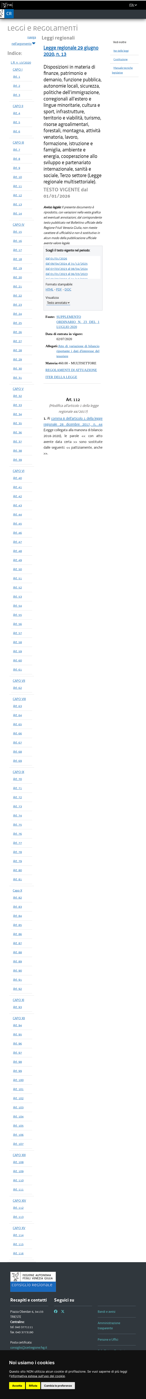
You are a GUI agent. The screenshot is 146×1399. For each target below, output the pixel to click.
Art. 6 (16, 131)
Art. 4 (16, 113)
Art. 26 (17, 332)
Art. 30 (17, 368)
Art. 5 (16, 122)
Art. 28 (17, 350)
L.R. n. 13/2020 (21, 62)
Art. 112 (18, 1208)
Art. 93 (17, 1007)
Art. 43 (17, 505)
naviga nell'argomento (24, 40)
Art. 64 (17, 715)
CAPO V (18, 389)
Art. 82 (17, 897)
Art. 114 (18, 1235)
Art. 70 (17, 779)
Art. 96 (17, 1043)
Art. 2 (16, 86)
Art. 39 (17, 460)
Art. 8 (16, 159)
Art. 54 (17, 606)
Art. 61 (17, 669)
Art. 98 (17, 1062)
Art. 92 (17, 989)
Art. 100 (18, 1080)
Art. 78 (17, 852)
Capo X (17, 890)
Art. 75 (17, 824)
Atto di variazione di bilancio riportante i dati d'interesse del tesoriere (77, 351)
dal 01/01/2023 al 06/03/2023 (67, 274)
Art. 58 (17, 642)
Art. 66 (17, 733)
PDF (59, 289)
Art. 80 (17, 870)
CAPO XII (19, 1018)
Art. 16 (17, 241)
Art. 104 (18, 1116)
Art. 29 (17, 359)
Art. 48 (17, 551)
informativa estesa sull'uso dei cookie (38, 1376)
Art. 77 (17, 843)
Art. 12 (17, 195)
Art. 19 (17, 268)
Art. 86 (17, 934)
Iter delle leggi (121, 51)
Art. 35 (17, 423)
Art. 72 (17, 797)
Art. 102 (18, 1098)
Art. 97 (17, 1052)
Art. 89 (17, 961)
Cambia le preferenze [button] (58, 1385)
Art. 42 (17, 496)
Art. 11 (17, 186)
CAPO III (18, 142)
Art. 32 (17, 396)
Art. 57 (17, 633)
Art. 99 (17, 1071)
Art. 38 (17, 450)
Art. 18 (17, 259)
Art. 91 (17, 980)
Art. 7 (16, 149)
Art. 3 (16, 95)
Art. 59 (17, 651)
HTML (49, 289)
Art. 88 (17, 952)
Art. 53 (17, 596)
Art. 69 (17, 761)
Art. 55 (17, 615)
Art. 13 (17, 204)
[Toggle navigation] (142, 14)
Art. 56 (17, 624)
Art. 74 (17, 815)
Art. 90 (17, 970)
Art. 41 (17, 487)
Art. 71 (17, 788)
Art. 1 (16, 76)
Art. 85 (17, 925)
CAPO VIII (19, 699)
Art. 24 (17, 314)
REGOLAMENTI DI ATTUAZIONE (71, 370)
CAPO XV (19, 1228)
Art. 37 (17, 441)
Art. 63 (17, 706)
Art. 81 (17, 879)
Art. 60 (17, 660)
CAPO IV (18, 225)
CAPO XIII (19, 1155)
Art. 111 (18, 1189)
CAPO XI (18, 1000)
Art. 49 (17, 560)
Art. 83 (17, 907)
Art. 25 (17, 323)
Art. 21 (17, 286)
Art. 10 (17, 177)
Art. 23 (17, 305)
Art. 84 (17, 916)
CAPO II (18, 106)
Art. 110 (18, 1180)
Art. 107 (18, 1144)
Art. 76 (17, 834)
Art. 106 (18, 1135)
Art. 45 (17, 523)
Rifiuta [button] (33, 1385)
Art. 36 (17, 432)
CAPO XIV (19, 1201)
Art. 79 (17, 861)
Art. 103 (18, 1107)
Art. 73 (17, 806)
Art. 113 (18, 1217)
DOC (68, 289)
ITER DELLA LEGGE (61, 377)
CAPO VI (18, 471)
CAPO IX (18, 772)
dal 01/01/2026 (56, 258)
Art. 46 (17, 533)
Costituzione (120, 59)
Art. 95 (17, 1034)
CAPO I (17, 69)
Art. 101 (18, 1089)
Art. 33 (17, 405)
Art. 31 (17, 377)
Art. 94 (17, 1025)
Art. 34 (17, 414)
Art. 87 (17, 943)
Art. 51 (17, 578)
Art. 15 (17, 232)
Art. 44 (17, 514)
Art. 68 (17, 751)
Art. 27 (17, 341)
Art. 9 (16, 168)
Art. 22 (17, 295)
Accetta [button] (17, 1385)
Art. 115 (18, 1244)
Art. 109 (18, 1171)
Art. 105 (18, 1125)
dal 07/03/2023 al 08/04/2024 (67, 269)
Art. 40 (17, 478)
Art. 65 (17, 724)
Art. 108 (18, 1162)
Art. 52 (17, 587)
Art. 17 (17, 250)
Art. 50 (17, 569)
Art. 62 (17, 688)
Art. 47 (17, 542)
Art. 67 (17, 742)
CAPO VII (19, 681)
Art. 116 (18, 1253)
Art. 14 (17, 213)
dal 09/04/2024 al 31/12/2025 (67, 263)
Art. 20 (17, 277)
